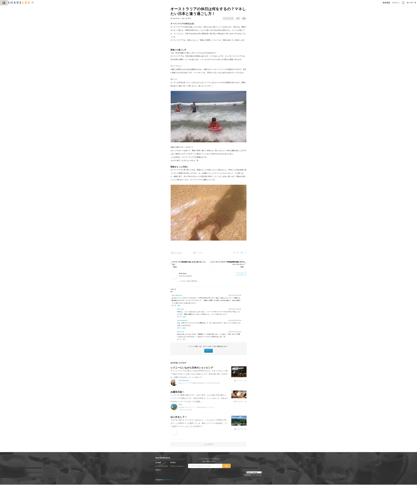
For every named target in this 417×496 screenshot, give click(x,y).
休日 (238, 18)
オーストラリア (228, 18)
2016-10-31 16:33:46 (186, 409)
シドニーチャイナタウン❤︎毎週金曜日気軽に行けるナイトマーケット (227, 264)
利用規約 (173, 462)
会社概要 (158, 462)
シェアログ (208, 444)
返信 (178, 305)
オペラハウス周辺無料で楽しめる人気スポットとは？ (189, 264)
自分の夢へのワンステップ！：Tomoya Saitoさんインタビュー (197, 407)
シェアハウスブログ (161, 466)
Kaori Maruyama (184, 380)
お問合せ (158, 470)
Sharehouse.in (168, 479)
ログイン (208, 351)
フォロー (241, 274)
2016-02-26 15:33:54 (213, 383)
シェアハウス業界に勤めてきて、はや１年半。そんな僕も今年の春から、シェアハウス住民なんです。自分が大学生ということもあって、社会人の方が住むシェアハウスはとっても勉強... (199, 398)
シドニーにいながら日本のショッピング (191, 367)
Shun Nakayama (177, 295)
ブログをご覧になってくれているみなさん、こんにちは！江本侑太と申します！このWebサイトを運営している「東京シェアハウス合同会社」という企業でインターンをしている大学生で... (199, 423)
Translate (259, 475)
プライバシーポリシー (177, 466)
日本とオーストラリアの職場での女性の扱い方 (192, 383)
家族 (244, 18)
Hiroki (180, 404)
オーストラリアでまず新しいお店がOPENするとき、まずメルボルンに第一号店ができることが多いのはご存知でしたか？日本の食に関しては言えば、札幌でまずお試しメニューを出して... (199, 374)
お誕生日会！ (177, 392)
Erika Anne (176, 18)
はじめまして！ (178, 417)
